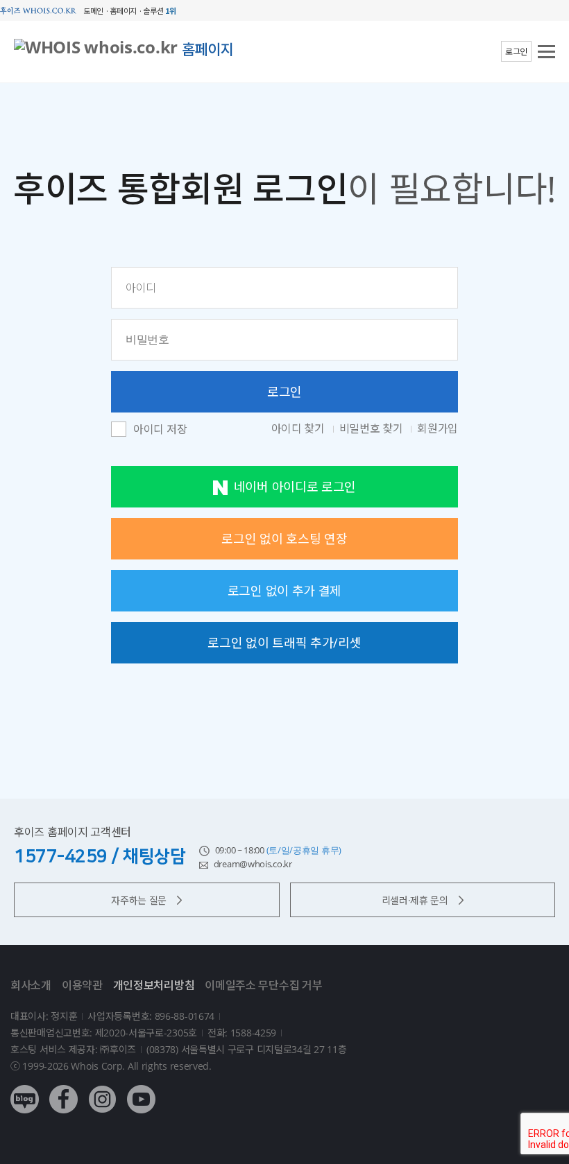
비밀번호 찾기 (372, 428)
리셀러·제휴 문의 (415, 900)
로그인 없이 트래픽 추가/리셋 (284, 642)
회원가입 (437, 428)
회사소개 (30, 985)
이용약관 (82, 985)
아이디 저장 (160, 430)
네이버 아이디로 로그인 (295, 486)
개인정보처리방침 (154, 985)
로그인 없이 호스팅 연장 (284, 538)
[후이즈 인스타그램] (102, 1089)
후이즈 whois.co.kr (38, 11)
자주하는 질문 (139, 900)
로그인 (516, 52)
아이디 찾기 (299, 428)
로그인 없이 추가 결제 (284, 590)
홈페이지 (208, 49)
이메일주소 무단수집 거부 (263, 985)
